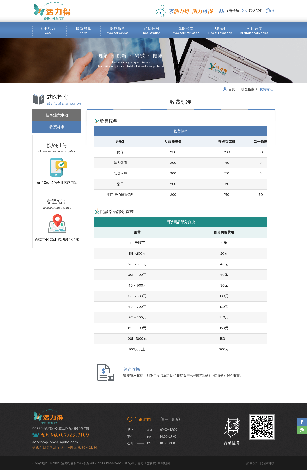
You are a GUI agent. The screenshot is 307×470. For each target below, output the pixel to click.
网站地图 (164, 463)
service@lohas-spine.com (55, 442)
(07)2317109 (74, 435)
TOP (302, 442)
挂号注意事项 (57, 115)
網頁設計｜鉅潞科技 (260, 463)
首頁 (231, 89)
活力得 (52, 10)
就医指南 (247, 89)
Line (302, 430)
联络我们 (256, 10)
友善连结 (232, 10)
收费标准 (57, 126)
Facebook (302, 422)
